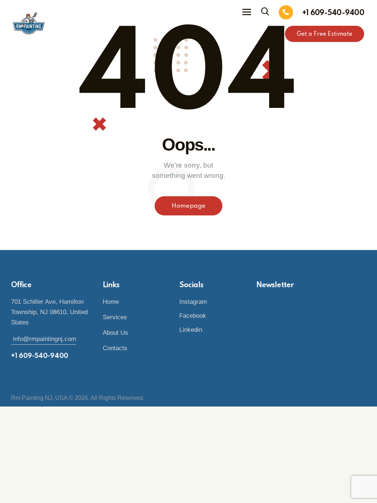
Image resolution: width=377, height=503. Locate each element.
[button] (246, 12)
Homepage (188, 206)
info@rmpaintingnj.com (43, 338)
